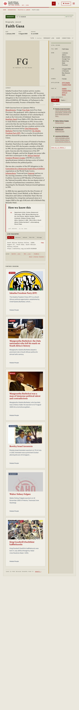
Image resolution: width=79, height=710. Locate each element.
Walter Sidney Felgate (20, 494)
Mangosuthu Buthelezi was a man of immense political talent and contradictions (25, 396)
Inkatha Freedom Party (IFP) (23, 293)
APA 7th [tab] (10, 237)
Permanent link (49, 38)
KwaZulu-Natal (11, 119)
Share (58, 38)
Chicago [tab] (39, 237)
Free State (26, 110)
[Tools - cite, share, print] (58, 3)
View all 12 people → (58, 147)
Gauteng (31, 173)
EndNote (36, 254)
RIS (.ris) (27, 254)
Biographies (12, 10)
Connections (67, 38)
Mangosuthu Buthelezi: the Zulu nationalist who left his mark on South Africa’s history (25, 343)
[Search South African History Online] (54, 3)
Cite (36, 38)
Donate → (38, 571)
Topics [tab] (63, 100)
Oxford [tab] (25, 237)
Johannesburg (11, 173)
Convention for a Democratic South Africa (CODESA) (25, 169)
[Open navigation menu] (74, 3)
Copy (42, 242)
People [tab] (55, 100)
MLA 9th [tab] (31, 237)
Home (4, 10)
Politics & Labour (24, 10)
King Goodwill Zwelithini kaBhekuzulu (22, 543)
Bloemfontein (11, 110)
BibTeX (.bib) (16, 254)
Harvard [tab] (18, 237)
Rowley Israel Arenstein (21, 446)
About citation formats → (37, 257)
